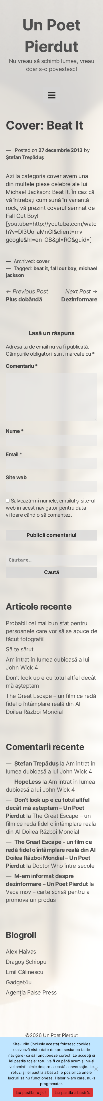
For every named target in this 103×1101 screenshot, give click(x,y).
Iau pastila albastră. (72, 1092)
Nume (14, 431)
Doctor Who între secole (63, 865)
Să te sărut (19, 649)
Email (14, 454)
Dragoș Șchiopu (26, 961)
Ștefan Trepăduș (25, 157)
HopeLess (27, 781)
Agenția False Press (31, 992)
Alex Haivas (21, 951)
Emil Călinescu (24, 972)
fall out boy (63, 268)
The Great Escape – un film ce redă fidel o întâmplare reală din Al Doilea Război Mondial (51, 704)
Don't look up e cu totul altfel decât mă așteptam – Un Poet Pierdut (47, 807)
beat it (40, 268)
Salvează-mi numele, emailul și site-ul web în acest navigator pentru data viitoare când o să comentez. (50, 508)
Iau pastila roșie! (31, 1092)
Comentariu (21, 366)
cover (42, 261)
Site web (16, 477)
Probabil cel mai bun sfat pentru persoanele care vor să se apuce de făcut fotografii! (51, 631)
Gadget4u (18, 982)
